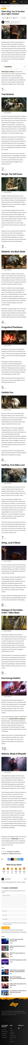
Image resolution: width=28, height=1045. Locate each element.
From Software (16, 851)
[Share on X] (7, 18)
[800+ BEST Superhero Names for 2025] (5, 955)
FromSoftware (4, 853)
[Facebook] (24, 879)
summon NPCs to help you (17, 719)
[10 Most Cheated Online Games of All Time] (5, 948)
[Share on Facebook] (5, 18)
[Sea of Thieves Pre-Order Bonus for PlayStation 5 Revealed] (5, 992)
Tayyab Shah (7, 21)
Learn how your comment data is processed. (13, 932)
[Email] (9, 18)
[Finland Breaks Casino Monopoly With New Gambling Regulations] (5, 972)
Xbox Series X (18, 853)
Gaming (4, 8)
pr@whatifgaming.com (8, 1020)
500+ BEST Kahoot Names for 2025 (18, 960)
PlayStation (11, 853)
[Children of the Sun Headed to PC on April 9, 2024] (5, 985)
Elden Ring (15, 838)
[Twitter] (19, 1028)
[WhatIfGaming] (14, 2)
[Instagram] (26, 879)
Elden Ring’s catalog (7, 71)
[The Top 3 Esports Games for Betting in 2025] (5, 941)
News (11, 973)
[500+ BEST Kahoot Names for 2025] (5, 962)
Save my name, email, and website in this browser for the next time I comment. (15, 923)
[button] (2, 2)
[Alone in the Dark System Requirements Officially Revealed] (5, 979)
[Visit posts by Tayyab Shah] (2, 879)
